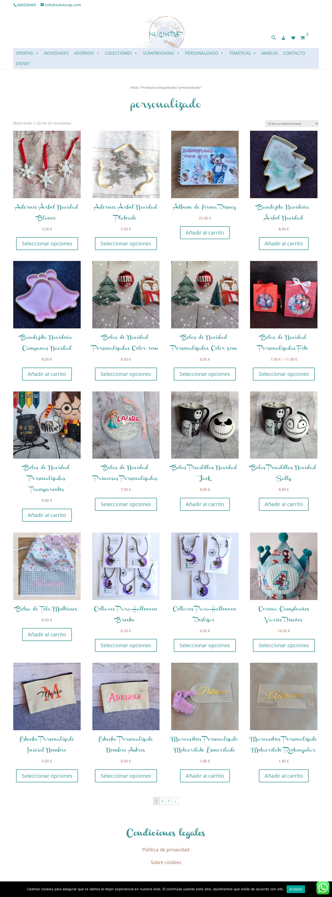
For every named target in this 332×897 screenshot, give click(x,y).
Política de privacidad (165, 849)
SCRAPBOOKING (158, 53)
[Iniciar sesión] (283, 38)
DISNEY (23, 63)
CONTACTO (294, 53)
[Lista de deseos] (293, 38)
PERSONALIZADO (201, 53)
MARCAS (270, 53)
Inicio (134, 87)
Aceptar (295, 889)
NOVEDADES (56, 53)
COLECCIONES (118, 53)
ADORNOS (84, 53)
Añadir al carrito (205, 232)
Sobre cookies (166, 862)
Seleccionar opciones (47, 243)
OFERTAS (24, 53)
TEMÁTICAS (240, 53)
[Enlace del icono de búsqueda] (273, 38)
